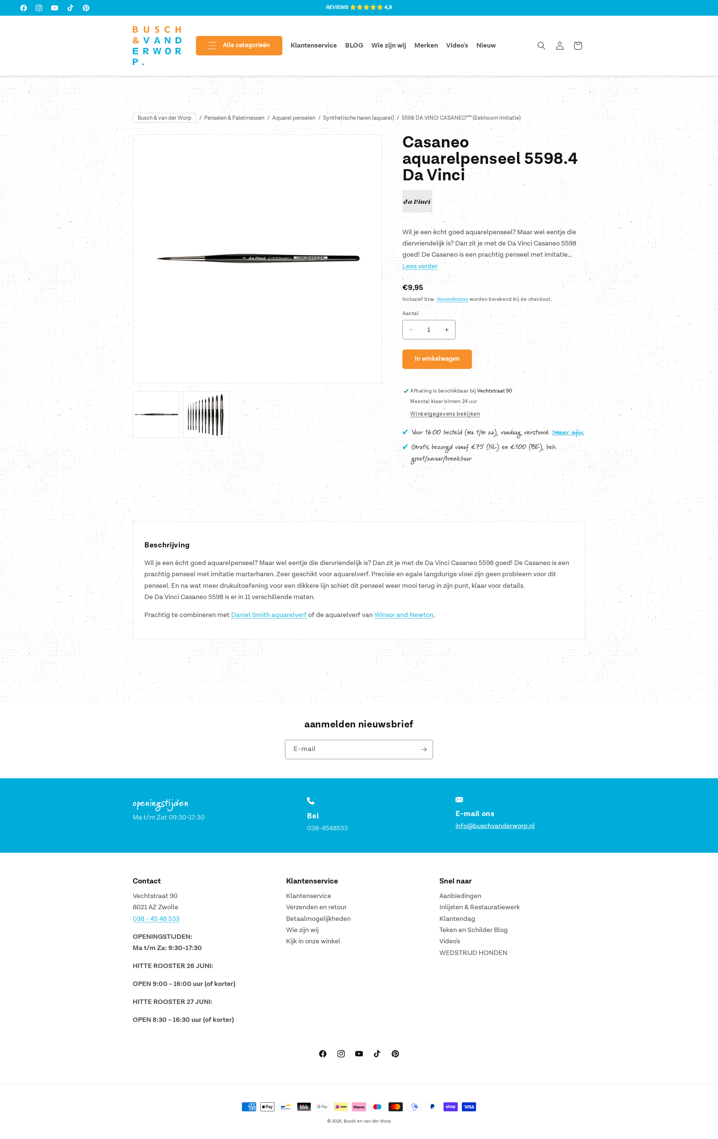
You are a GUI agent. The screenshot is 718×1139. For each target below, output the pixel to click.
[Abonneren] (424, 749)
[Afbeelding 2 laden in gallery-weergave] (206, 414)
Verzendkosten (452, 299)
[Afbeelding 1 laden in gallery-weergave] (156, 414)
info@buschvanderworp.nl (495, 826)
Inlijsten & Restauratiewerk (479, 907)
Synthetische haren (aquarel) (358, 118)
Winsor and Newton (403, 615)
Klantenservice (308, 896)
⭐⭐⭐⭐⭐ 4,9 (371, 7)
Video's (449, 942)
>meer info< (568, 432)
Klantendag (457, 919)
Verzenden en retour (316, 907)
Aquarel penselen (293, 118)
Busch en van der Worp (367, 1121)
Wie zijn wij (302, 930)
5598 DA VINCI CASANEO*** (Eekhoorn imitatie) (461, 118)
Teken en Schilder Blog (473, 930)
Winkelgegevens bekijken (445, 414)
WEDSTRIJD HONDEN (473, 953)
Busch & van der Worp (164, 118)
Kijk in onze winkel (313, 942)
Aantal (410, 313)
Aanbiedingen (460, 896)
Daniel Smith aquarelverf (269, 615)
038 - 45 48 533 (156, 919)
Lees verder (420, 266)
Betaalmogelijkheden (318, 919)
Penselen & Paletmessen (234, 118)
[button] (233, 45)
